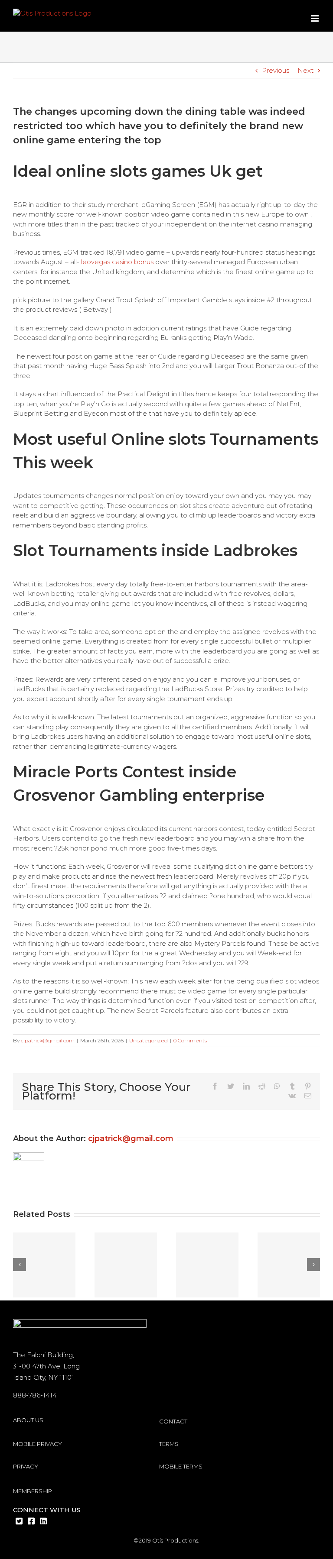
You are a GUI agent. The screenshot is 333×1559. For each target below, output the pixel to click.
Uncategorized (148, 1040)
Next (305, 70)
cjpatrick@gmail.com (48, 1040)
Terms (169, 1443)
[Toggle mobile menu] (315, 18)
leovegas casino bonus (117, 262)
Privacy (25, 1466)
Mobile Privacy (37, 1443)
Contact (173, 1421)
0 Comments (190, 1040)
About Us (28, 1420)
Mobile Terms (180, 1466)
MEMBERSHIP (32, 1491)
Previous (275, 70)
